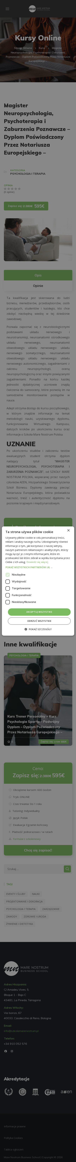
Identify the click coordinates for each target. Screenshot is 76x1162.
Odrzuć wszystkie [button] (39, 620)
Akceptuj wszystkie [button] (39, 611)
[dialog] (38, 581)
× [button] (68, 530)
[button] (38, 567)
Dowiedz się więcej (37, 562)
